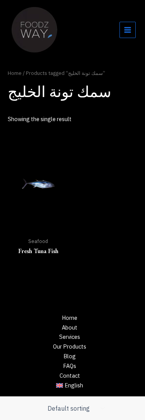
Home (15, 72)
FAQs (69, 366)
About (69, 327)
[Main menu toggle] (127, 30)
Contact (70, 375)
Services (69, 336)
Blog (69, 356)
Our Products (69, 346)
